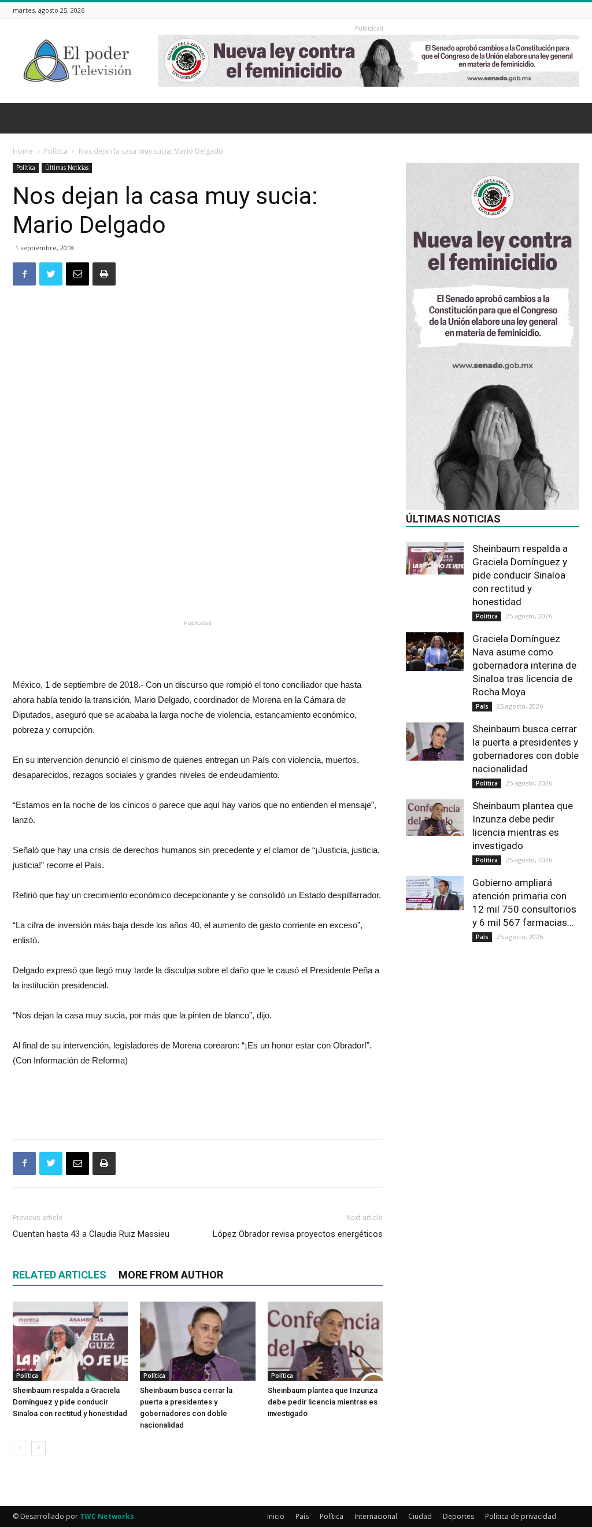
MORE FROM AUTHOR (171, 1275)
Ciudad (420, 1516)
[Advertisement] (197, 586)
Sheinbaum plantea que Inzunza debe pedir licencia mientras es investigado (323, 1402)
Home (23, 151)
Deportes (458, 1516)
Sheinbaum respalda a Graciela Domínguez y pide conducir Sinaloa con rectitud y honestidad (70, 1402)
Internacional (375, 1516)
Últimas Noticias (66, 168)
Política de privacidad (520, 1516)
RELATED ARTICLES (59, 1275)
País (482, 706)
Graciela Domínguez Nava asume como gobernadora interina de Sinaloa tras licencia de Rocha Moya (524, 665)
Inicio (275, 1516)
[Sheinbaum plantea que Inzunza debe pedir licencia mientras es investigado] (325, 1341)
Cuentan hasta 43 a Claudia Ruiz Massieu (91, 1234)
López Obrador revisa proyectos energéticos (298, 1234)
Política (56, 151)
